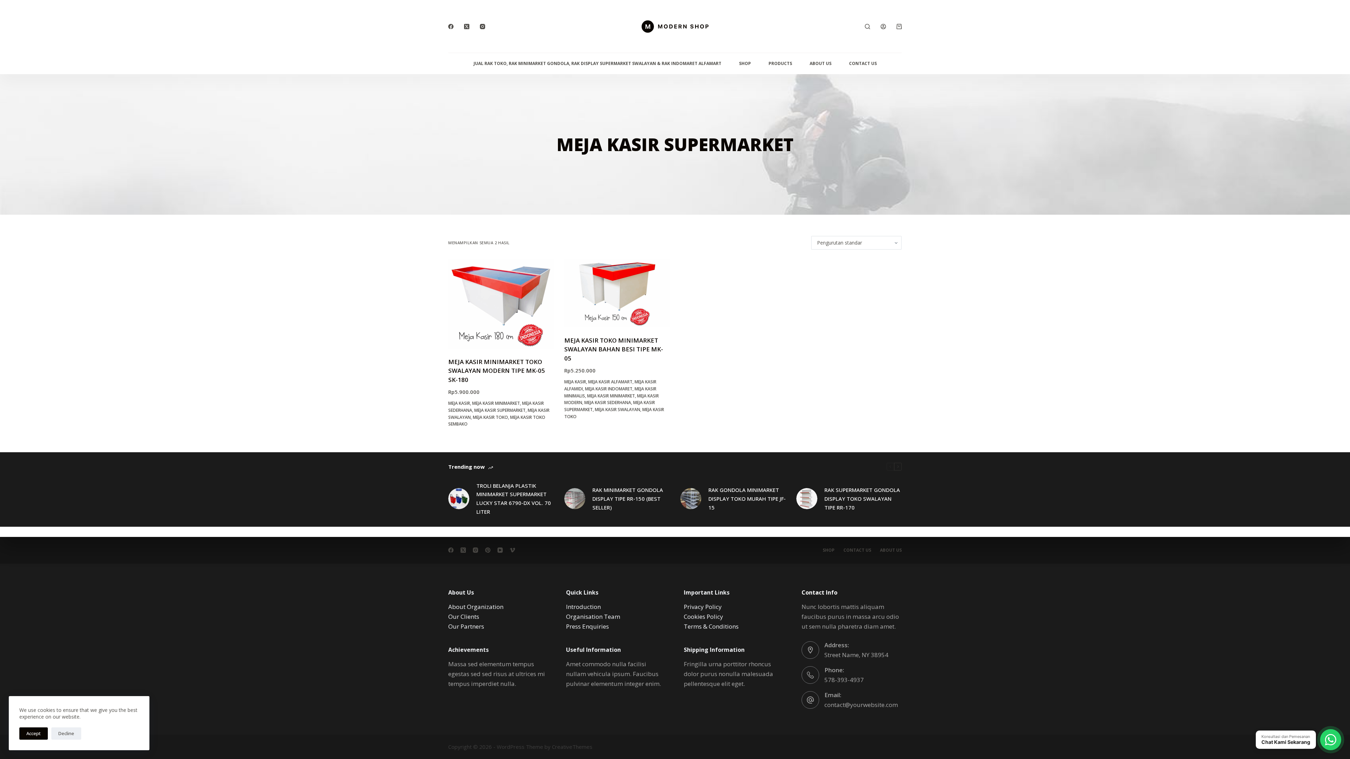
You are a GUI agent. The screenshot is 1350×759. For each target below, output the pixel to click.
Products (780, 63)
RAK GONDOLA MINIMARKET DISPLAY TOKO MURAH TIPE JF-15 (747, 498)
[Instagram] (482, 26)
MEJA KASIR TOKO (490, 417)
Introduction (583, 607)
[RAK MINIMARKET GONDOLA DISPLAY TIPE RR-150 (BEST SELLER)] (574, 498)
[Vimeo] (512, 550)
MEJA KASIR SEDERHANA (607, 403)
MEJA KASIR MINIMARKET (496, 403)
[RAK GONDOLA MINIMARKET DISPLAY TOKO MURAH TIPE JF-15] (690, 498)
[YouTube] (500, 550)
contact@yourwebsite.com (861, 705)
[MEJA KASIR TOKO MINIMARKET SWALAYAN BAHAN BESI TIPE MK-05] (617, 293)
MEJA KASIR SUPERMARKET (500, 410)
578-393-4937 (844, 680)
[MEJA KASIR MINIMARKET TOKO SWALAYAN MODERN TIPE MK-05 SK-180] (501, 304)
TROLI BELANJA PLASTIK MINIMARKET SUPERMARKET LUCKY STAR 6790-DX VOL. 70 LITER (513, 498)
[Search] (867, 26)
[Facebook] (451, 26)
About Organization (475, 607)
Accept (33, 733)
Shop (745, 63)
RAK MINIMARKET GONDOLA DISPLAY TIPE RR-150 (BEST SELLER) (627, 498)
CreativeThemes (572, 746)
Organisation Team (593, 616)
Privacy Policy (703, 607)
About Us (820, 63)
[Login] (883, 26)
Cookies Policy (703, 616)
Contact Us (863, 63)
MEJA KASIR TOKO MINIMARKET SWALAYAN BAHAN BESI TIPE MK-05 (613, 349)
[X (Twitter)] (466, 26)
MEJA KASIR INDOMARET (608, 389)
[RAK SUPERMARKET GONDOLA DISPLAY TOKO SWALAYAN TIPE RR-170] (806, 498)
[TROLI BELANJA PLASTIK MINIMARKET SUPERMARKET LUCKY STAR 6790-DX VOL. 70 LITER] (458, 498)
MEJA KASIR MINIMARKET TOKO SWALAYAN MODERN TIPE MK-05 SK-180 (496, 371)
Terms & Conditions (711, 626)
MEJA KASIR (459, 403)
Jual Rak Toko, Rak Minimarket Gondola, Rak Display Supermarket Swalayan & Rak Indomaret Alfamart (597, 63)
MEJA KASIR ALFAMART (610, 382)
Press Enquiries (587, 626)
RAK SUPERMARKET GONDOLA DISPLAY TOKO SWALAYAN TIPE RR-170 (862, 498)
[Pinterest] (487, 550)
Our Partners (466, 626)
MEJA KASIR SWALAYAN (617, 410)
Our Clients (463, 616)
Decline (66, 733)
